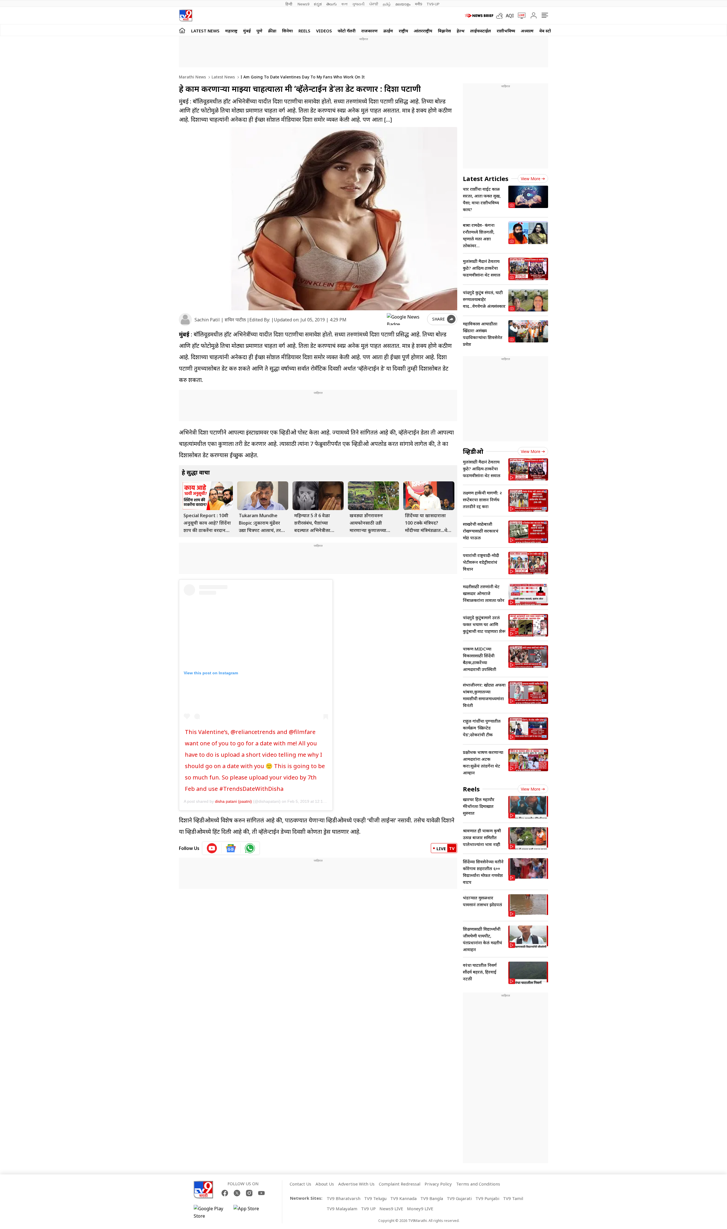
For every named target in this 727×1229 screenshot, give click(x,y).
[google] (406, 319)
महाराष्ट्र (231, 31)
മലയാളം (402, 4)
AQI (510, 16)
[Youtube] (261, 1193)
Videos (324, 31)
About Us (325, 1184)
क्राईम (388, 31)
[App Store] (250, 1212)
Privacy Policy (438, 1184)
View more (530, 178)
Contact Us (300, 1184)
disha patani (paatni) (233, 801)
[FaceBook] (225, 1193)
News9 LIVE (391, 1208)
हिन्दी (289, 4)
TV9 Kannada (403, 1198)
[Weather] (501, 15)
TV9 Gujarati (459, 1198)
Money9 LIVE (420, 1208)
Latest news (222, 77)
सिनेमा (287, 31)
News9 (303, 4)
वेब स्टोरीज (548, 31)
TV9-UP (433, 4)
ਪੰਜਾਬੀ (373, 4)
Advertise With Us (356, 1184)
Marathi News (192, 77)
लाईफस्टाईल (480, 31)
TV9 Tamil (513, 1198)
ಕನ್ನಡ (318, 4)
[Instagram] (249, 1193)
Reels (304, 31)
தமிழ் (387, 4)
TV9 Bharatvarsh (343, 1198)
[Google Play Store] (211, 1212)
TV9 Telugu (375, 1198)
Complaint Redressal (399, 1184)
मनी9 (418, 4)
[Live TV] (520, 16)
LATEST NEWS (205, 31)
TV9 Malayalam (342, 1208)
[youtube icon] (212, 848)
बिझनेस (444, 31)
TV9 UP (368, 1208)
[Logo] (185, 15)
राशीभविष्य (506, 31)
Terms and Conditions (478, 1184)
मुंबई (247, 31)
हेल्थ (461, 31)
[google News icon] (231, 848)
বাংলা (344, 4)
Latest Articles (485, 178)
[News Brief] (479, 15)
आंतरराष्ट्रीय (423, 31)
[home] (182, 30)
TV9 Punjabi (487, 1198)
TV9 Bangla (431, 1198)
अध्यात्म (527, 31)
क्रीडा (272, 31)
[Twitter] (237, 1193)
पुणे (259, 31)
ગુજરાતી (358, 4)
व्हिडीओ (473, 451)
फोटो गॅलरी (347, 31)
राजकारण (369, 31)
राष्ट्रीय (403, 31)
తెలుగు (331, 4)
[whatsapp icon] (250, 848)
